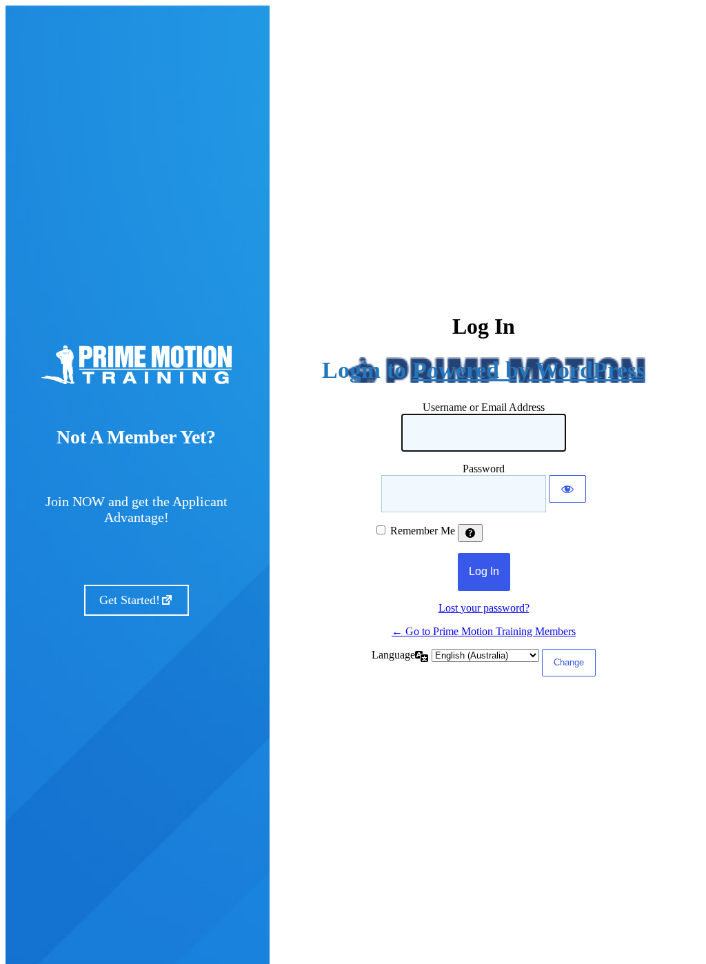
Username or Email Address (484, 407)
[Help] (470, 533)
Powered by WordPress (528, 370)
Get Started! (129, 600)
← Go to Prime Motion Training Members (484, 631)
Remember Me (422, 530)
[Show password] (567, 489)
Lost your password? (484, 608)
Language (393, 655)
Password (484, 468)
